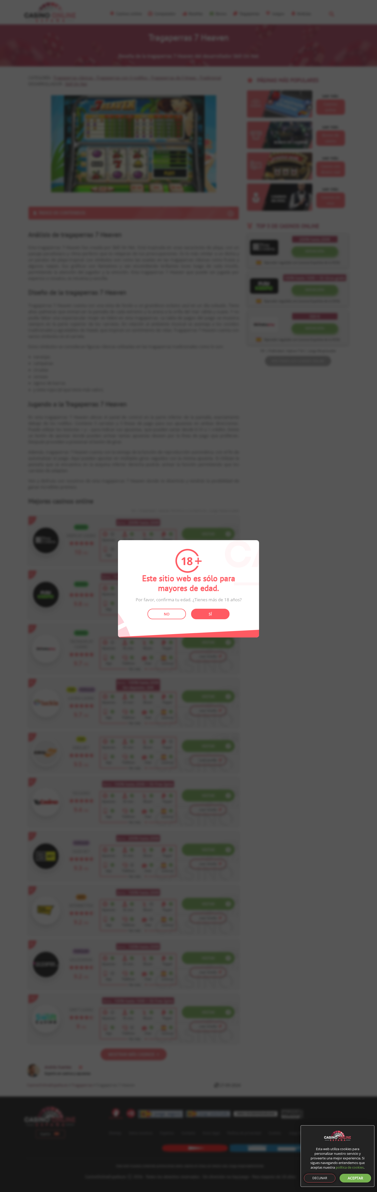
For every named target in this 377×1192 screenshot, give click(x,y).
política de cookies (350, 1167)
